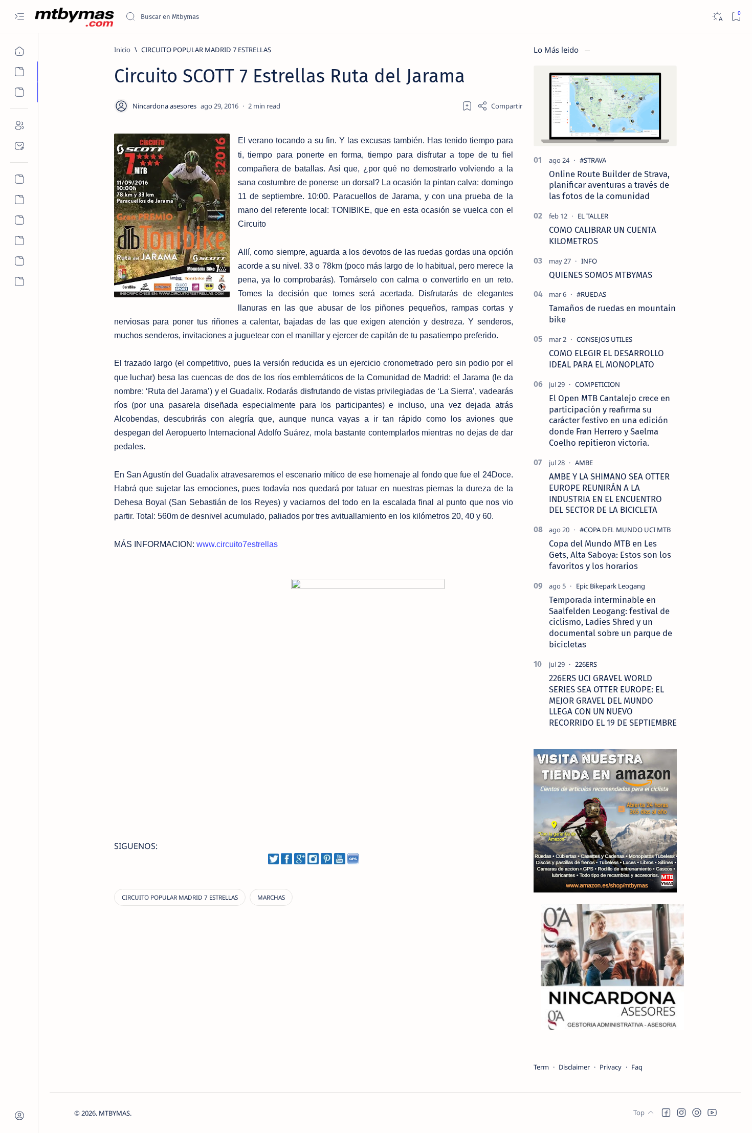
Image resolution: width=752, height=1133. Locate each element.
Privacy (611, 1067)
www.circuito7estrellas (237, 544)
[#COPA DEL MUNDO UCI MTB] (625, 529)
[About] (19, 125)
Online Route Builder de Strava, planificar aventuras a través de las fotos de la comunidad (609, 185)
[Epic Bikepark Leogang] (610, 586)
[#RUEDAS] (591, 294)
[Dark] (717, 17)
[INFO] (589, 261)
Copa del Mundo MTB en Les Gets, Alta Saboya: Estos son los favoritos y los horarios (610, 554)
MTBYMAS (114, 1113)
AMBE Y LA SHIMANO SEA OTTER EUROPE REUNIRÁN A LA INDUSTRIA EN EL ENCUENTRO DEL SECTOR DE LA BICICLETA (609, 493)
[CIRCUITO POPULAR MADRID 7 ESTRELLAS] (180, 897)
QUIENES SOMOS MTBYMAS (600, 275)
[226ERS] (586, 664)
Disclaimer (574, 1067)
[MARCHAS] (271, 897)
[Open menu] (19, 17)
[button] (666, 1112)
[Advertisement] (203, 653)
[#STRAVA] (593, 160)
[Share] (499, 106)
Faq (637, 1067)
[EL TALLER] (593, 216)
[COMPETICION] (597, 384)
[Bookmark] (736, 17)
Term (541, 1067)
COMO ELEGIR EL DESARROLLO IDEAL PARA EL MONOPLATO (606, 358)
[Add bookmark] (467, 106)
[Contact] (19, 146)
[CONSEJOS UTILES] (604, 339)
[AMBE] (584, 462)
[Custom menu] (19, 179)
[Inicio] (19, 51)
